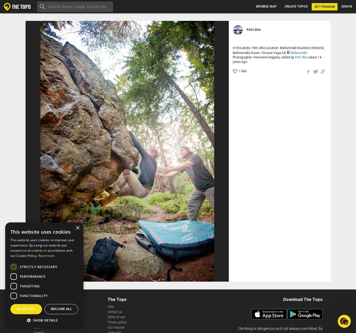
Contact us (115, 312)
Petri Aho (301, 57)
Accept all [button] (26, 309)
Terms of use (116, 317)
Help (111, 306)
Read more (46, 255)
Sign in (346, 6)
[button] (44, 320)
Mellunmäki (298, 53)
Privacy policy (117, 322)
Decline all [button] (61, 309)
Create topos (296, 6)
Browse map (266, 6)
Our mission (116, 327)
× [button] (77, 228)
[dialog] (44, 275)
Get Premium (324, 7)
